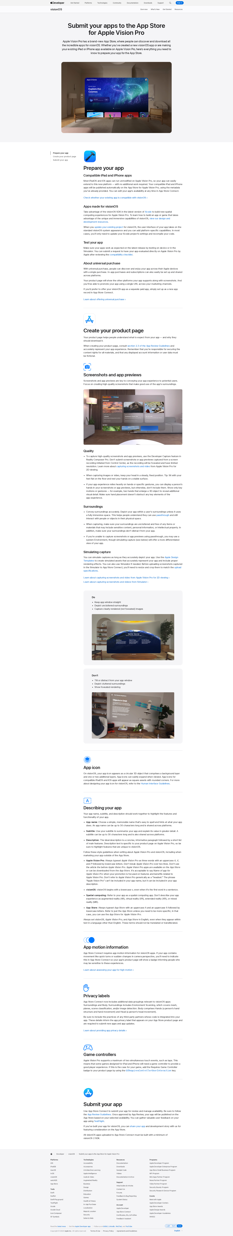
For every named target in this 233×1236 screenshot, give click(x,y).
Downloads (120, 1167)
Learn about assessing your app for (107, 970)
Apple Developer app (82, 1226)
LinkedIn (111, 1226)
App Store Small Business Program (162, 1170)
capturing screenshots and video (133, 466)
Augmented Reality (90, 1180)
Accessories (88, 1167)
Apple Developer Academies (160, 1213)
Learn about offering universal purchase (103, 299)
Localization (87, 1208)
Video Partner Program (158, 1184)
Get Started (167, 9)
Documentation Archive (125, 1177)
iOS (51, 1163)
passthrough (162, 515)
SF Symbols (54, 1217)
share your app (137, 1126)
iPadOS (53, 1167)
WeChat (119, 1226)
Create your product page (64, 156)
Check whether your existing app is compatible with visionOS (114, 197)
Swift (52, 1193)
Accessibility (88, 1163)
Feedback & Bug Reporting (126, 1196)
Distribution (87, 1191)
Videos (118, 1173)
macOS (53, 1170)
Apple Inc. (68, 1231)
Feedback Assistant (123, 1219)
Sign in (179, 3)
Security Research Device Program (163, 1191)
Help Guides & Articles (124, 1186)
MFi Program (154, 1173)
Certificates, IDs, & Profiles (126, 1215)
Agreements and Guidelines (127, 1231)
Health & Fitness (89, 1201)
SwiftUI (53, 1196)
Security (86, 1215)
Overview (144, 9)
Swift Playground (56, 1200)
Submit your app (60, 160)
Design (86, 1187)
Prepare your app (60, 153)
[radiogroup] (174, 1226)
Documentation (122, 1163)
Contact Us (120, 1189)
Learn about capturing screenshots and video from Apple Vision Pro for (125, 577)
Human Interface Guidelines (155, 783)
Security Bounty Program (159, 1187)
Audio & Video (88, 1177)
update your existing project (109, 227)
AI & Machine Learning (91, 1170)
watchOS (53, 1180)
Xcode (148, 211)
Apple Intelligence (90, 1173)
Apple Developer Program (159, 1163)
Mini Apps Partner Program (160, 1177)
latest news (61, 1226)
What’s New (155, 9)
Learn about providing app (104, 1030)
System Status (121, 1200)
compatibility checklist (121, 254)
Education (87, 1194)
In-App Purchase (89, 1204)
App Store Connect (123, 1212)
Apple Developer (122, 1208)
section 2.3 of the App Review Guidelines (148, 345)
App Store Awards (156, 1206)
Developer (60, 1154)
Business (86, 1184)
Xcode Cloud (55, 1210)
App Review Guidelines (99, 1114)
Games (86, 1198)
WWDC (152, 1217)
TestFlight (99, 1121)
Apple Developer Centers (159, 1203)
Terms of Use (95, 1231)
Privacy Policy (108, 1231)
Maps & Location (89, 1211)
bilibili (105, 1226)
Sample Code (121, 1170)
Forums (119, 1193)
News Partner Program (158, 1180)
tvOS (52, 1173)
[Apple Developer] (57, 3)
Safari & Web (88, 1218)
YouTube (129, 1226)
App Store (54, 1184)
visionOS (56, 9)
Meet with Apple (155, 1200)
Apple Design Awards (157, 1210)
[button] (170, 3)
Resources (179, 9)
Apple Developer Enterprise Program (163, 1167)
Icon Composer (56, 1213)
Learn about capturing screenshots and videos (115, 582)
